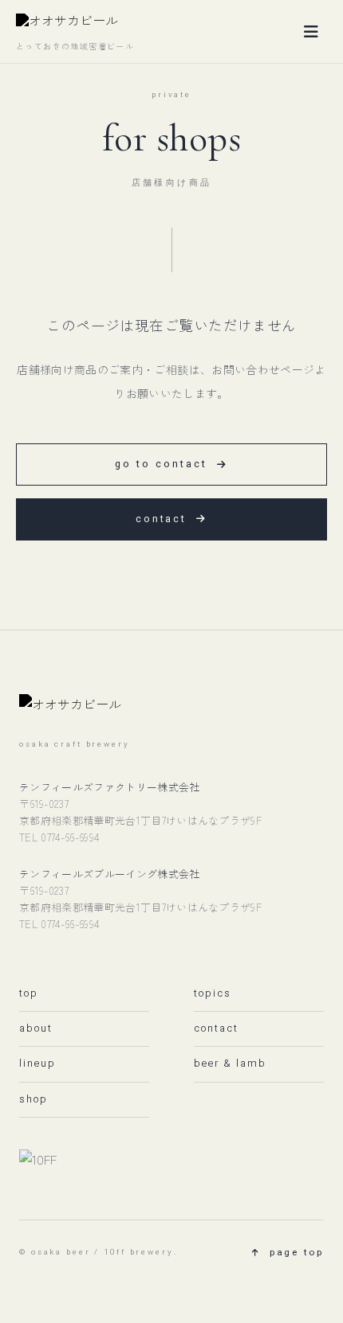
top (28, 993)
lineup (37, 1063)
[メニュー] (311, 32)
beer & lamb (230, 1063)
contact (161, 519)
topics (212, 993)
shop (33, 1099)
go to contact (161, 464)
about (36, 1028)
